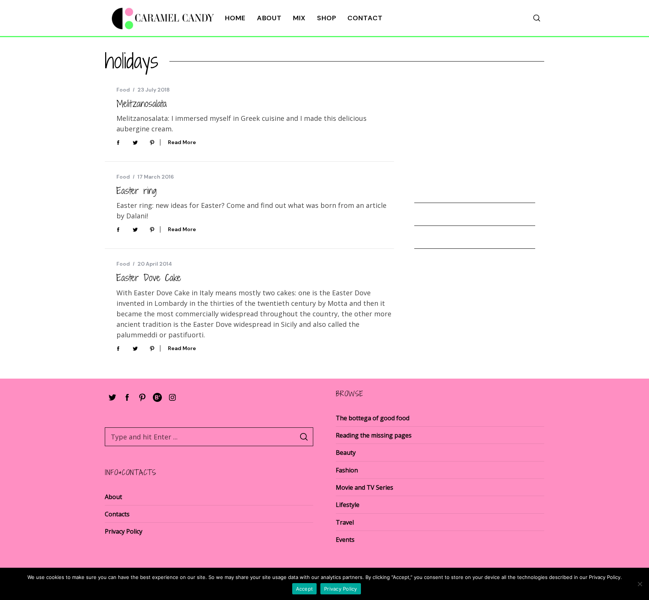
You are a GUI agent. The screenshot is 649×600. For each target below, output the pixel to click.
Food (123, 89)
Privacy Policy (123, 531)
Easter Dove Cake (148, 277)
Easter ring (136, 190)
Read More (182, 142)
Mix (299, 18)
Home (235, 18)
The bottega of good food (372, 418)
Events (345, 539)
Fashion (347, 470)
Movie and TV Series (364, 487)
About (269, 18)
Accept (304, 589)
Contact (364, 18)
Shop (327, 18)
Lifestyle (347, 505)
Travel (345, 522)
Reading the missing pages (374, 435)
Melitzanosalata (141, 103)
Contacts (117, 514)
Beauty (346, 452)
